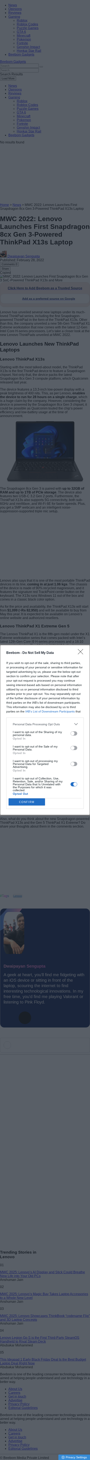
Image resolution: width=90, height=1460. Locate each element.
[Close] (82, 653)
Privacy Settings (76, 1457)
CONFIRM (27, 802)
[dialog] (45, 730)
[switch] (74, 733)
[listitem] (45, 724)
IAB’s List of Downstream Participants (50, 711)
